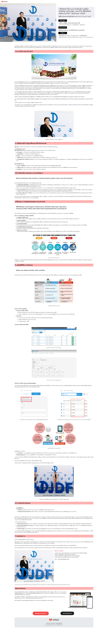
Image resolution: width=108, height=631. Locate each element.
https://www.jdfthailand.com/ (63, 559)
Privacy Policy (53, 623)
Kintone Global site (59, 623)
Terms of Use (48, 623)
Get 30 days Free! (67, 613)
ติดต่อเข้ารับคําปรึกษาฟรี (40, 613)
